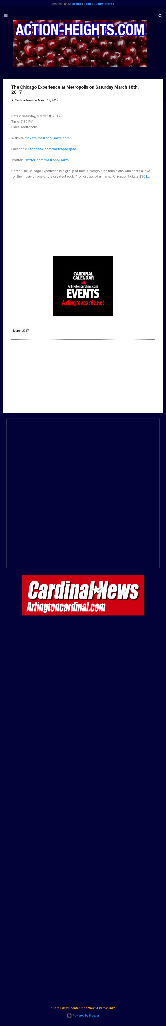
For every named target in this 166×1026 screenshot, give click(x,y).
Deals (88, 4)
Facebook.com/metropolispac (52, 149)
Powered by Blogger (85, 1015)
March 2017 (21, 331)
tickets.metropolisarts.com (47, 138)
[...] (148, 176)
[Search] (160, 16)
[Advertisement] (83, 376)
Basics (76, 4)
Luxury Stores (104, 4)
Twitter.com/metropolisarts (46, 160)
